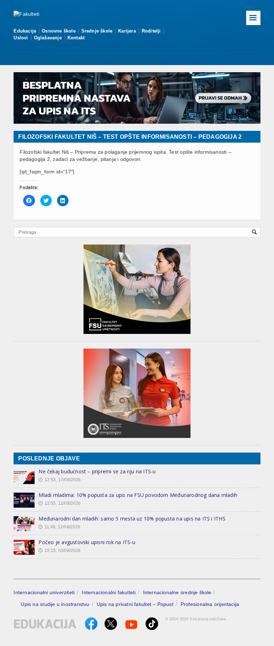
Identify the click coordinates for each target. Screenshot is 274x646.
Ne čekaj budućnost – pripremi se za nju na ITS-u (97, 471)
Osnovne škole (59, 31)
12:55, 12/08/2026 (60, 503)
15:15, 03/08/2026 (60, 550)
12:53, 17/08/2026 (60, 479)
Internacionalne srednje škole (177, 592)
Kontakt (76, 37)
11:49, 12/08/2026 (59, 526)
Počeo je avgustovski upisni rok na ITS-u (87, 542)
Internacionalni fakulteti (109, 592)
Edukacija (25, 31)
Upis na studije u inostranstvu (55, 604)
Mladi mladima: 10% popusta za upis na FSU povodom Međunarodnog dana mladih (138, 495)
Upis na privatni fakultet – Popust (135, 604)
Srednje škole (97, 31)
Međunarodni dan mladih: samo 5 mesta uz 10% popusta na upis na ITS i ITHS (132, 518)
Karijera (127, 31)
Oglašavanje (48, 37)
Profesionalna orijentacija (210, 604)
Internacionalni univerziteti (44, 592)
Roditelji (151, 31)
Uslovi (21, 37)
